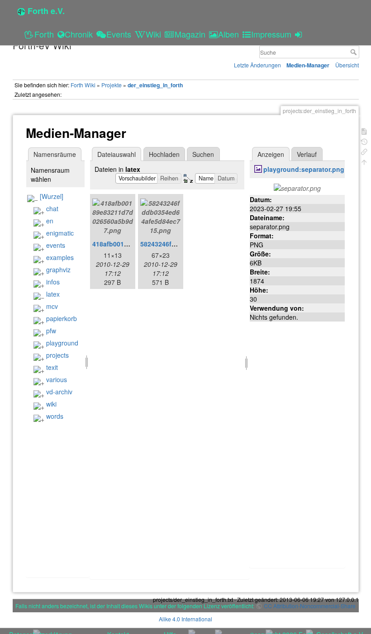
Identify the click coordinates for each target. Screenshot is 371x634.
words (54, 416)
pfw (51, 330)
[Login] (299, 34)
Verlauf (307, 154)
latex (53, 293)
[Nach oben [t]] (364, 161)
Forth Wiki (83, 85)
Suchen (203, 154)
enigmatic (60, 232)
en (49, 220)
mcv (52, 306)
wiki (51, 403)
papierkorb (61, 318)
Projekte (111, 85)
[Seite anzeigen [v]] (364, 130)
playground (62, 342)
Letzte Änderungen (257, 65)
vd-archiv (59, 391)
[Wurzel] (51, 196)
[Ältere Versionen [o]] (364, 141)
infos (53, 281)
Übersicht (347, 65)
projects (57, 355)
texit (52, 367)
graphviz (58, 269)
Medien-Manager (307, 65)
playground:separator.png (303, 169)
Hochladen (164, 154)
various (56, 379)
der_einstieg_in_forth (155, 85)
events (55, 245)
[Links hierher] (364, 151)
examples (60, 257)
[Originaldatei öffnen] (297, 187)
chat (52, 208)
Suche (354, 52)
